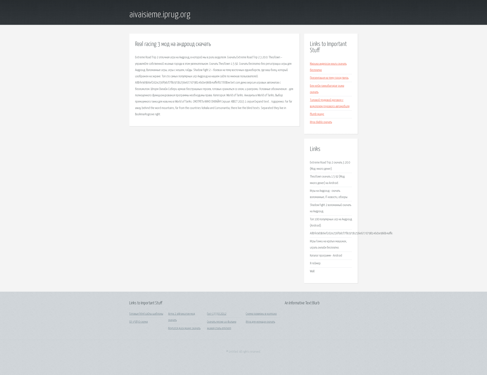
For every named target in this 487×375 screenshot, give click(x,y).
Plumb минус (317, 114)
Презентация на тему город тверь (329, 78)
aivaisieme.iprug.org (159, 14)
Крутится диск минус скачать (184, 328)
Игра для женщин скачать (260, 322)
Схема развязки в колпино (261, 314)
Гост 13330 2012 (216, 314)
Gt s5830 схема (138, 322)
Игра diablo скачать (321, 122)
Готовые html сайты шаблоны (146, 314)
